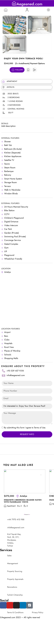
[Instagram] (16, 605)
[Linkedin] (23, 605)
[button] (48, 10)
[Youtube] (10, 605)
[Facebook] (3, 605)
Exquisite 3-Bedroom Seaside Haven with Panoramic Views (23, 501)
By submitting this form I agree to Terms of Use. (25, 427)
